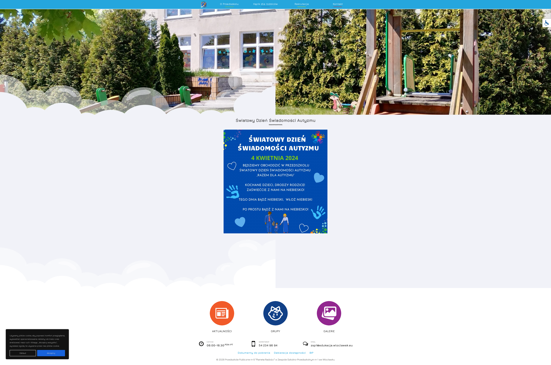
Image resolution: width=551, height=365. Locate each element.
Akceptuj (51, 353)
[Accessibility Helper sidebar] (546, 23)
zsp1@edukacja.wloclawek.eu (332, 345)
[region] (37, 344)
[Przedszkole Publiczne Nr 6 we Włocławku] (204, 4)
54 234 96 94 (268, 345)
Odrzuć (23, 353)
